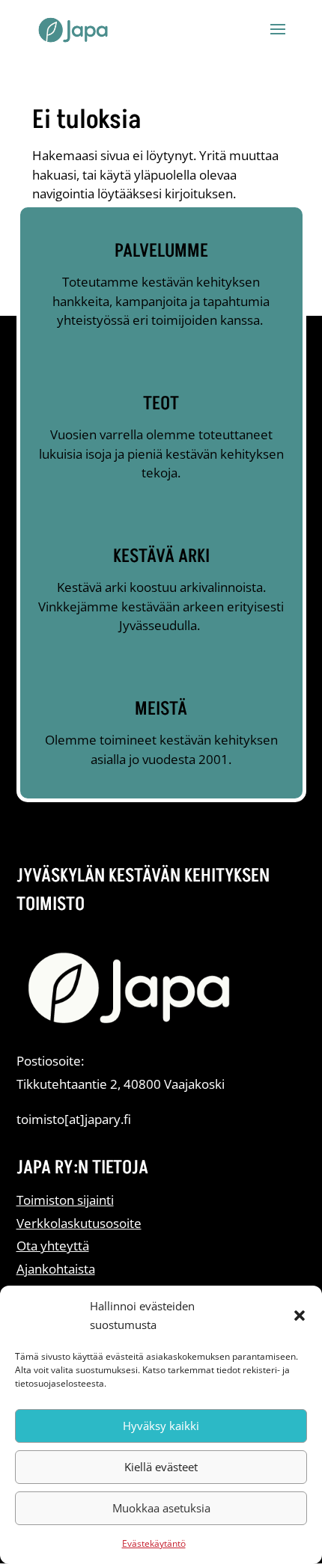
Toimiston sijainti (65, 1200)
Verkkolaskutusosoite (79, 1223)
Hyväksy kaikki (161, 1425)
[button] (299, 1315)
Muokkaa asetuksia (161, 1507)
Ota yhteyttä (52, 1245)
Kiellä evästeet (161, 1466)
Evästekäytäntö (154, 1543)
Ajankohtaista (55, 1268)
